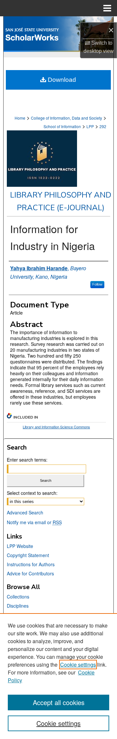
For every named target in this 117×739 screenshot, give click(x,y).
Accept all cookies (58, 702)
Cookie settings (78, 664)
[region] (58, 676)
